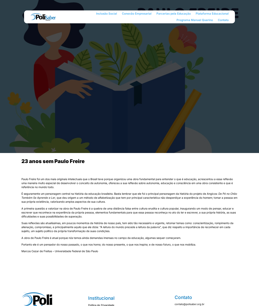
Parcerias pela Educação (173, 13)
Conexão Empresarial (136, 13)
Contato (223, 20)
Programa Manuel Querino (195, 20)
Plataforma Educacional (212, 13)
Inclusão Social (106, 13)
